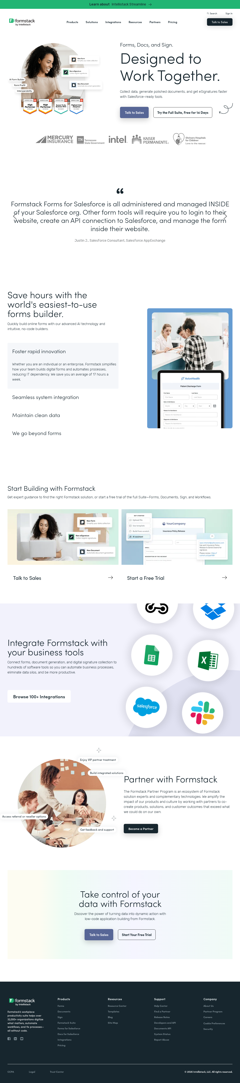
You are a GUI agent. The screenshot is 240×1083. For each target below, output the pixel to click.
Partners (154, 22)
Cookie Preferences (214, 1023)
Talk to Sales (220, 22)
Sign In (229, 13)
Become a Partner (140, 829)
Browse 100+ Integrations (39, 696)
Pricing (172, 22)
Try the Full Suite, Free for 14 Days (182, 112)
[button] (72, 22)
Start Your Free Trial (137, 934)
